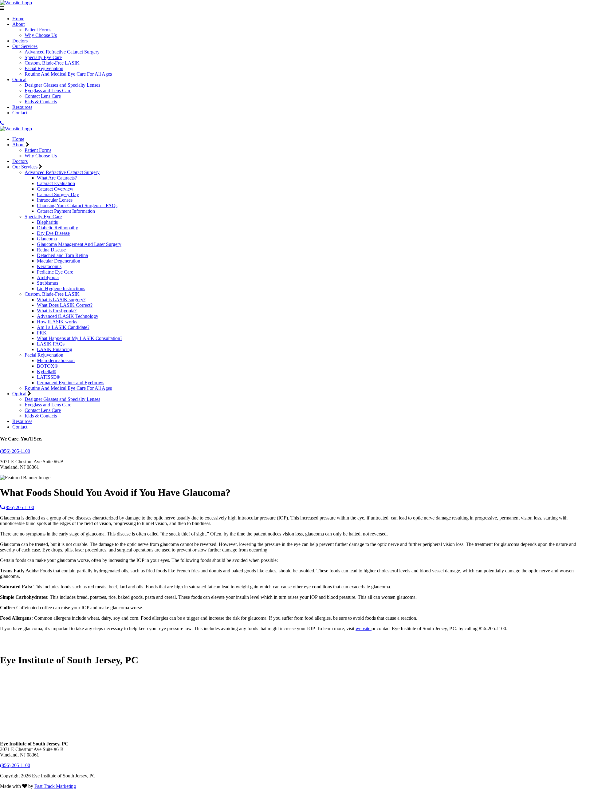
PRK (42, 332)
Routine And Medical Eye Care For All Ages (68, 74)
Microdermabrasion (56, 360)
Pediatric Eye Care (55, 272)
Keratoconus (49, 266)
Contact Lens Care (43, 96)
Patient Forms (38, 29)
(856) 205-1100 (15, 451)
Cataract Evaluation (56, 183)
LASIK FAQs (51, 343)
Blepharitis (47, 222)
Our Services (24, 46)
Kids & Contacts (41, 101)
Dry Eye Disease (53, 233)
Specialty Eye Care (43, 57)
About (18, 24)
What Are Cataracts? (57, 177)
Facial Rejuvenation (44, 68)
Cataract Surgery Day (58, 194)
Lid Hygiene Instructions (61, 288)
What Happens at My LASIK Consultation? (79, 338)
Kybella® (46, 371)
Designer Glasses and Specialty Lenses (62, 85)
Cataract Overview (55, 189)
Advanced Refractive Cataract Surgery (62, 51)
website (364, 628)
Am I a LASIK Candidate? (63, 327)
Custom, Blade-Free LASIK (52, 62)
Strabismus (47, 283)
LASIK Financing (54, 349)
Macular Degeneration (58, 260)
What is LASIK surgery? (61, 299)
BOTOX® (47, 366)
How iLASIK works (57, 321)
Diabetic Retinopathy (57, 227)
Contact (19, 112)
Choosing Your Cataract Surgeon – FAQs (77, 205)
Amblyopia (48, 277)
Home (18, 18)
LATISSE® (48, 377)
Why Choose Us (41, 35)
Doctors (20, 40)
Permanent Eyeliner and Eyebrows (70, 382)
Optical (19, 79)
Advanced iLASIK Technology (67, 316)
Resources (22, 107)
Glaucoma (47, 238)
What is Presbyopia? (57, 310)
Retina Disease (51, 249)
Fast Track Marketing (55, 786)
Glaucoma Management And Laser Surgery (79, 244)
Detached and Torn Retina (62, 255)
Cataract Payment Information (66, 211)
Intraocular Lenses (55, 200)
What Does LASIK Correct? (64, 305)
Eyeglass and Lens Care (48, 90)
